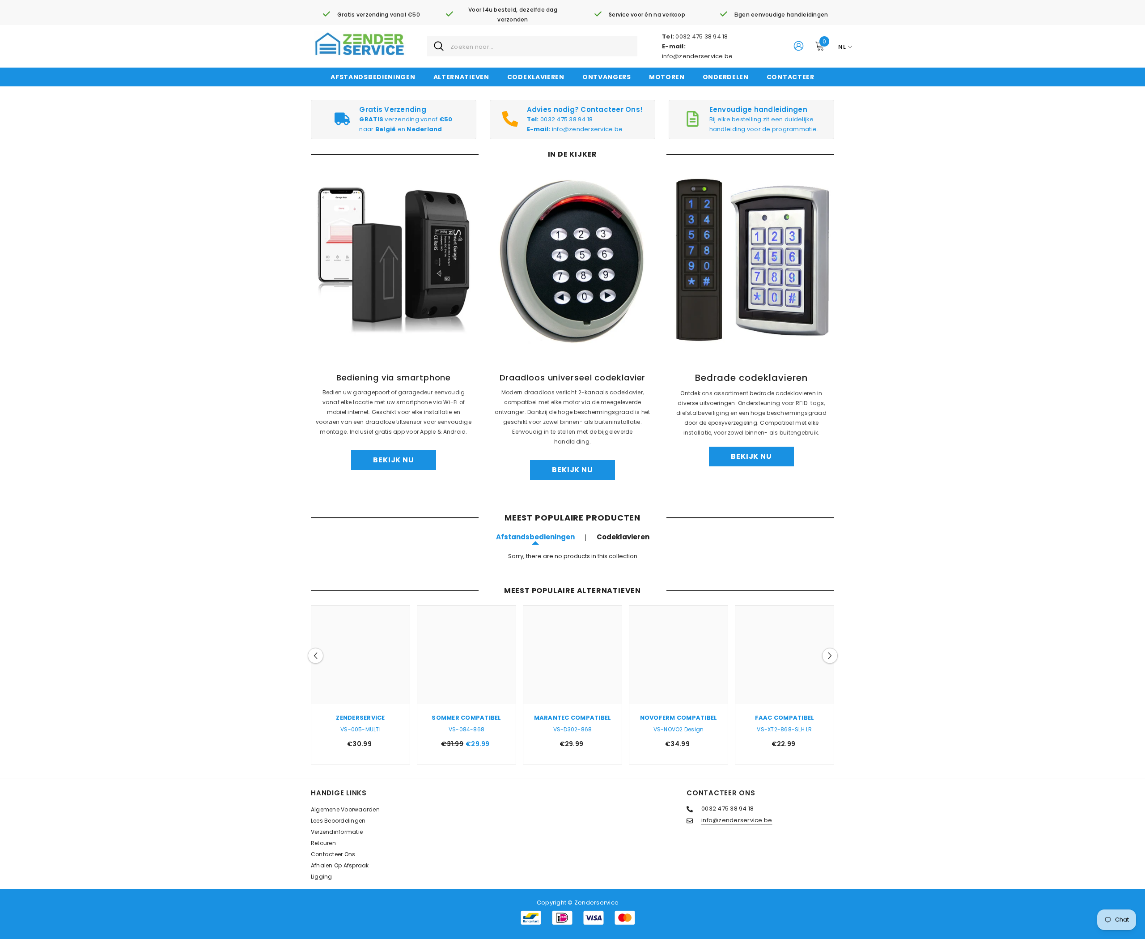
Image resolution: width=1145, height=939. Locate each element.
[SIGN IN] (798, 45)
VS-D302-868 (572, 729)
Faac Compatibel (784, 717)
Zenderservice (360, 717)
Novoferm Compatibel (678, 717)
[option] (361, 687)
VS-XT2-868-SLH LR (784, 729)
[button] (315, 656)
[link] (371, 14)
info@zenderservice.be (697, 56)
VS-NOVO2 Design (678, 729)
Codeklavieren (623, 537)
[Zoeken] (532, 46)
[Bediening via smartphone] (393, 260)
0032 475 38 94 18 (701, 36)
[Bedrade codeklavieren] (751, 260)
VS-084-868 (466, 729)
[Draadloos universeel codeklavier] (572, 260)
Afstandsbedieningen (535, 537)
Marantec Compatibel (572, 717)
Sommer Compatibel (466, 717)
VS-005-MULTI (360, 729)
